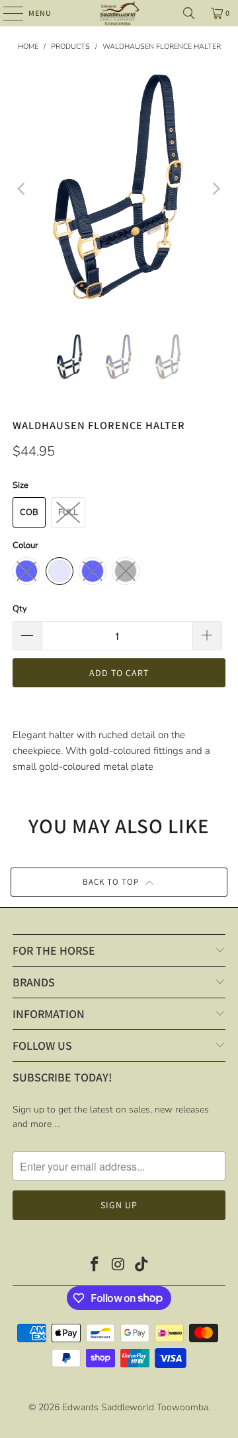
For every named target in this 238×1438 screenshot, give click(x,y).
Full (68, 512)
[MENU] (6, 13)
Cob (29, 512)
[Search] (189, 13)
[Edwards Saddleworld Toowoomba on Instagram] (118, 1266)
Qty (20, 609)
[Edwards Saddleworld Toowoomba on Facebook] (94, 1266)
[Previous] (22, 189)
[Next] (215, 189)
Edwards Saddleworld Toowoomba (135, 1407)
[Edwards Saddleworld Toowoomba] (119, 13)
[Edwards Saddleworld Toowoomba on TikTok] (142, 1266)
